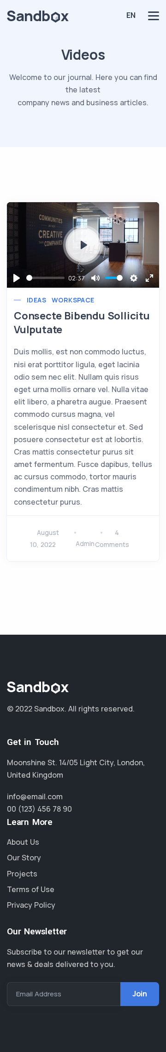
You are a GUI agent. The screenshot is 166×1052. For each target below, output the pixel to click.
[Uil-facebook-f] (26, 731)
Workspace (73, 300)
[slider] (45, 277)
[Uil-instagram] (55, 731)
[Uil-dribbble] (41, 731)
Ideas (36, 300)
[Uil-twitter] (11, 731)
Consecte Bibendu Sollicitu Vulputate (82, 322)
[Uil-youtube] (70, 731)
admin (85, 543)
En (131, 15)
